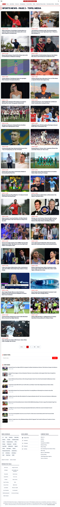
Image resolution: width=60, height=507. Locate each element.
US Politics (14, 452)
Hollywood (9, 444)
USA (3, 455)
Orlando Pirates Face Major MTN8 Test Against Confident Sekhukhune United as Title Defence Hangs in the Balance (32, 367)
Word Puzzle (15, 474)
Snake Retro (6, 476)
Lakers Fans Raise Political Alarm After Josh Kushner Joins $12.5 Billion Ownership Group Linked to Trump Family (15, 269)
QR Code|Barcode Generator (15, 471)
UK (3, 452)
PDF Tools (6, 467)
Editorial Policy (44, 444)
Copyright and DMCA (45, 442)
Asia (6, 437)
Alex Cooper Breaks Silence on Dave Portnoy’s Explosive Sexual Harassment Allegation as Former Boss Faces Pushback (14, 293)
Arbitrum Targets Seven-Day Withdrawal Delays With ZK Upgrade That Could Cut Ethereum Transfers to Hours (31, 419)
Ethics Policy (43, 446)
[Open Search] (58, 1)
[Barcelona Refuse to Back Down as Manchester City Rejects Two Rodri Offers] (45, 184)
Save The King (6, 482)
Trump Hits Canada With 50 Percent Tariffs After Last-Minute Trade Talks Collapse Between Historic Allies (30, 384)
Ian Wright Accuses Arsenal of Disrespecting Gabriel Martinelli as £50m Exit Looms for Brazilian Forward (30, 407)
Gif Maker (6, 470)
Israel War (4, 446)
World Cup (8, 455)
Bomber (6, 479)
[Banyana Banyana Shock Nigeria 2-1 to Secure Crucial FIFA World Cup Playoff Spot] (15, 184)
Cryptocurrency (10, 441)
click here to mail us (51, 504)
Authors (42, 439)
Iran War (14, 444)
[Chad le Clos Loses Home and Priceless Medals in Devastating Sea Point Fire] (15, 160)
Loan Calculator (6, 490)
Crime (4, 441)
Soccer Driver (6, 484)
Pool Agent (9, 448)
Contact (42, 441)
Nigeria (16, 446)
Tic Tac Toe (15, 476)
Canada (8, 439)
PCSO (4, 448)
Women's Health (15, 487)
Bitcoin (4, 439)
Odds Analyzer (6, 495)
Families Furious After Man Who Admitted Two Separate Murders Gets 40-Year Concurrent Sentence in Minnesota (32, 396)
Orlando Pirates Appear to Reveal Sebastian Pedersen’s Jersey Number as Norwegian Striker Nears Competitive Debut (32, 374)
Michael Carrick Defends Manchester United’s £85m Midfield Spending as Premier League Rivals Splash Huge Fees (32, 402)
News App (43, 450)
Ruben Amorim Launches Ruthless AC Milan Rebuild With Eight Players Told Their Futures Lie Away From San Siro (14, 219)
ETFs (16, 441)
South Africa (14, 450)
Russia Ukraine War (6, 450)
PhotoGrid (6, 474)
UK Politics (8, 452)
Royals (14, 448)
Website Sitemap (5, 459)
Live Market (6, 487)
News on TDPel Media (45, 452)
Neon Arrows (15, 479)
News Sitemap (13, 459)
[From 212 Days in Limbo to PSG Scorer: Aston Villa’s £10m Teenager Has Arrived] (15, 329)
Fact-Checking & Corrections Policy (48, 448)
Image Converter (15, 467)
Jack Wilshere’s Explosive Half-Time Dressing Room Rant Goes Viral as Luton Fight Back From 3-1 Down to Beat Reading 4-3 (44, 32)
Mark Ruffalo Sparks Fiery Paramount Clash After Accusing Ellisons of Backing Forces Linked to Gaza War (30, 390)
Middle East (10, 446)
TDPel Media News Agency (30, 1)
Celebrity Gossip (15, 439)
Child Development (6, 493)
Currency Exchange (14, 493)
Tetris (15, 482)
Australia (10, 437)
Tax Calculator (15, 490)
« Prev (21, 346)
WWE (13, 455)
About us (42, 437)
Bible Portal (15, 484)
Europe (4, 444)
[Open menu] (1, 1)
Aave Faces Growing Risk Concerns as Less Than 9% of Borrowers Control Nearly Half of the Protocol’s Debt (31, 413)
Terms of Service (44, 458)
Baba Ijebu (16, 437)
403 (34, 346)
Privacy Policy (43, 454)
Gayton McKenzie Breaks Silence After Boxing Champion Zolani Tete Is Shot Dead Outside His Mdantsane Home (31, 378)
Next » (38, 346)
